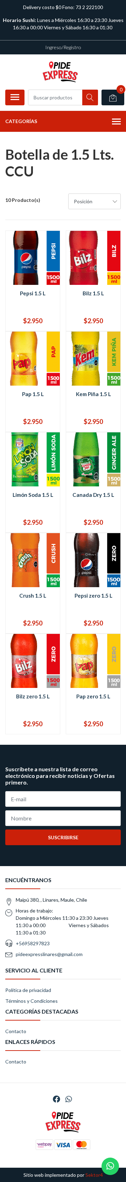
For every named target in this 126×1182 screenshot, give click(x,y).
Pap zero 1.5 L (93, 696)
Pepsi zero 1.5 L (93, 595)
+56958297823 (33, 943)
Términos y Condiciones (31, 1001)
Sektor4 (94, 1175)
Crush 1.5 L (32, 595)
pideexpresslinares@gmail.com (49, 954)
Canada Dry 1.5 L (93, 495)
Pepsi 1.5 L (33, 293)
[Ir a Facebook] (56, 1098)
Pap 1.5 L (33, 394)
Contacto (15, 1031)
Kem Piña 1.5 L (93, 394)
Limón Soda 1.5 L (33, 495)
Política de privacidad (28, 990)
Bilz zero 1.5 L (33, 696)
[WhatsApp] (68, 1098)
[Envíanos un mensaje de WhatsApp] (110, 1166)
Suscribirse (63, 837)
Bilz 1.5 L (93, 293)
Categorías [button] (21, 121)
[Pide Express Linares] (60, 72)
